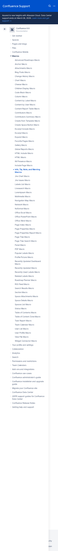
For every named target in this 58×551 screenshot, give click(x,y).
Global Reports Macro (24, 149)
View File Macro (21, 337)
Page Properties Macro (25, 229)
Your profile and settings (22, 345)
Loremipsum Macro (23, 192)
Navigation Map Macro (25, 200)
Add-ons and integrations (23, 369)
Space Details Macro (24, 300)
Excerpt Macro (21, 133)
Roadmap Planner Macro (25, 280)
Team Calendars (19, 365)
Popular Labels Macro (24, 253)
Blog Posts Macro (22, 72)
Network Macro (21, 204)
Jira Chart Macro (22, 176)
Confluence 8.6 (23, 28)
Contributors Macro (23, 113)
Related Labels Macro (24, 276)
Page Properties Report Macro (28, 233)
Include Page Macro (23, 165)
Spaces (15, 40)
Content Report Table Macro (27, 108)
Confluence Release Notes (23, 403)
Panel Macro (20, 245)
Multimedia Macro (22, 196)
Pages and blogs (19, 44)
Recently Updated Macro (26, 268)
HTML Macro (20, 157)
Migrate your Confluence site (24, 388)
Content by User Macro (25, 104)
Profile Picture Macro (24, 257)
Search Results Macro (24, 288)
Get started (17, 36)
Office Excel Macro (23, 212)
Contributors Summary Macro (27, 117)
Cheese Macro (21, 84)
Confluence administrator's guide (26, 377)
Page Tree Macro (22, 237)
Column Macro (21, 96)
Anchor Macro (21, 64)
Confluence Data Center (22, 392)
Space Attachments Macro (26, 296)
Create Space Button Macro (27, 125)
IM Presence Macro (23, 161)
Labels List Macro (22, 184)
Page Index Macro (23, 225)
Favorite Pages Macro (24, 141)
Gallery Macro (21, 145)
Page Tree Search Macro (25, 241)
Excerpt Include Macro (25, 129)
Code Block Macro (23, 92)
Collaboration (18, 349)
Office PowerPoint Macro (26, 216)
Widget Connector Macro (26, 341)
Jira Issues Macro (22, 180)
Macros (15, 56)
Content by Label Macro (25, 100)
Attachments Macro (23, 68)
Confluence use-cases (22, 373)
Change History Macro (24, 76)
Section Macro (21, 292)
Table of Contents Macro (25, 312)
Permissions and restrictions (24, 361)
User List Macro (21, 329)
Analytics (16, 353)
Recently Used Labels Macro (27, 272)
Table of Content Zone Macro (27, 316)
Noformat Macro (22, 208)
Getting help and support (23, 407)
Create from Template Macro (27, 121)
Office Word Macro (23, 221)
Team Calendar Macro (24, 324)
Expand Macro (21, 137)
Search (49, 6)
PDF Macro (19, 249)
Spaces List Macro (23, 304)
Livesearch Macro (22, 188)
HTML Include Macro (24, 153)
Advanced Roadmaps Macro (27, 60)
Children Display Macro (25, 88)
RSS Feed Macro (22, 284)
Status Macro (20, 308)
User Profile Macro (23, 333)
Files (14, 48)
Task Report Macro (23, 320)
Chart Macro (20, 80)
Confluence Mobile (20, 52)
